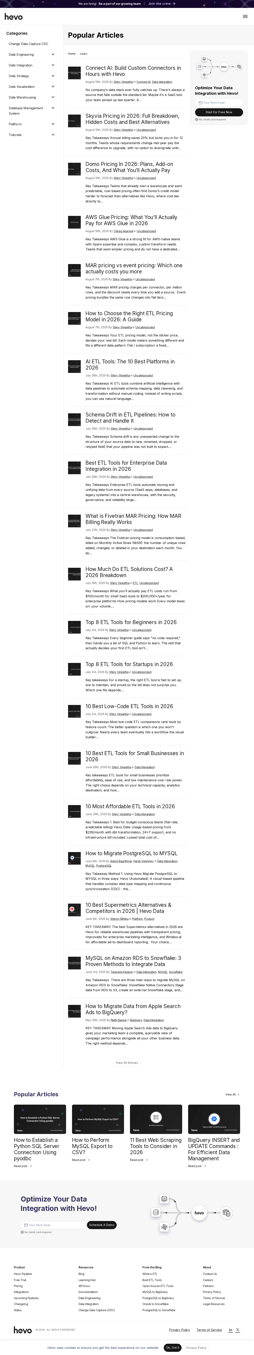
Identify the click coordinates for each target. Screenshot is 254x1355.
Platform (15, 124)
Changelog (21, 1304)
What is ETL (149, 1274)
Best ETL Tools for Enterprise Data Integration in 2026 (126, 466)
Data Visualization (22, 87)
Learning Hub (87, 1280)
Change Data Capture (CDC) (97, 1310)
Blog (81, 1274)
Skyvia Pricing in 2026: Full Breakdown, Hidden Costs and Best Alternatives (132, 119)
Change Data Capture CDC (28, 44)
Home (72, 53)
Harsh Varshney (143, 861)
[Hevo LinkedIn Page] (230, 1329)
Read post (20, 1166)
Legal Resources (213, 1304)
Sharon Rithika (119, 918)
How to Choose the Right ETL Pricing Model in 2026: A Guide (129, 316)
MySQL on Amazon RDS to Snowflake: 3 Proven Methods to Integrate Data (133, 961)
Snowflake (175, 972)
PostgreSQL (104, 865)
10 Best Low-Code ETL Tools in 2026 (129, 706)
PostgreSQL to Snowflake (158, 1310)
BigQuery (136, 1020)
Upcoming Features (26, 1298)
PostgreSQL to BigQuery (158, 1298)
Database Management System (26, 110)
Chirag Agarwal (123, 231)
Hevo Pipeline (23, 1274)
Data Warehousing (22, 97)
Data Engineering (21, 54)
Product (149, 918)
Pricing (18, 1286)
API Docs (84, 1286)
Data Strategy (19, 76)
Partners (208, 1286)
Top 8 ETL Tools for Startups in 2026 (129, 664)
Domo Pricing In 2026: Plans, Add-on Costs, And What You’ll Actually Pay (129, 167)
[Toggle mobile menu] (245, 16)
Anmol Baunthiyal (121, 861)
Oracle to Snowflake (155, 1304)
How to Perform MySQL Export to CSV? (92, 1146)
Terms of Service (214, 1298)
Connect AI (143, 81)
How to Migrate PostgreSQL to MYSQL (132, 853)
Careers (208, 1280)
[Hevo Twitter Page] (237, 1329)
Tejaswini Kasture (122, 972)
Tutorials (15, 135)
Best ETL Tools (152, 1280)
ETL (135, 583)
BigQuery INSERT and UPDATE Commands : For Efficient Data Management (214, 1149)
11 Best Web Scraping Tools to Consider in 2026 (155, 1146)
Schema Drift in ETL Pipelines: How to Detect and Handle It (130, 418)
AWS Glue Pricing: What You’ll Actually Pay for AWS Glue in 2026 (131, 220)
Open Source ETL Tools (157, 1286)
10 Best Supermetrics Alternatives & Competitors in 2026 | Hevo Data (128, 908)
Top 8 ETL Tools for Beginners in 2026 (131, 622)
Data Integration (20, 65)
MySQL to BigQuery (155, 1292)
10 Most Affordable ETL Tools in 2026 (130, 806)
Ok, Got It (172, 1347)
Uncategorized (146, 129)
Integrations (21, 1292)
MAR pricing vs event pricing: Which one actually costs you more (134, 268)
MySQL (90, 865)
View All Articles (127, 1062)
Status (18, 1310)
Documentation (88, 1292)
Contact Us (210, 1274)
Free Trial (20, 1280)
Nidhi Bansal (118, 1020)
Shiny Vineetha (123, 81)
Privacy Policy (212, 1292)
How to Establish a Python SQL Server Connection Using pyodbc (36, 1149)
